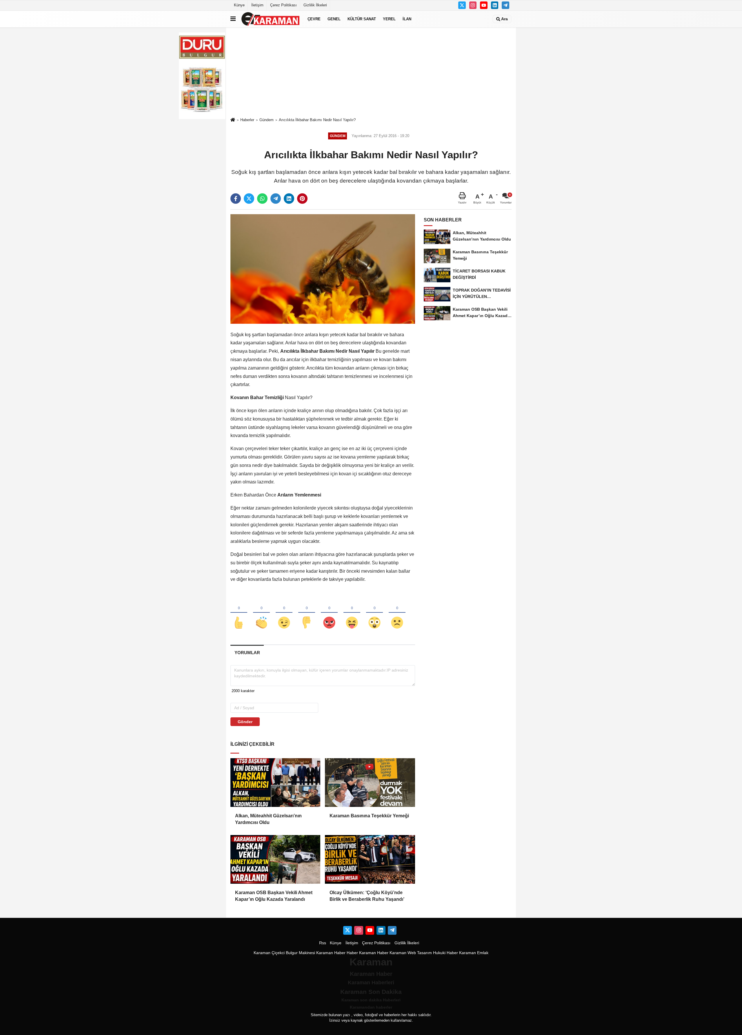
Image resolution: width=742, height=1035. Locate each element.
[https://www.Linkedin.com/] (495, 5)
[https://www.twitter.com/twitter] (462, 5)
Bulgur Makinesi (300, 953)
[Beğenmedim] (306, 613)
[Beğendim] (238, 613)
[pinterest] (302, 198)
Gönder (245, 721)
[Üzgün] (397, 613)
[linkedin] (289, 198)
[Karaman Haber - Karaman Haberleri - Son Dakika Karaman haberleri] (270, 19)
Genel (334, 19)
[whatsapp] (262, 198)
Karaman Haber (330, 953)
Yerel (389, 19)
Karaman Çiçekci (269, 953)
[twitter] (249, 198)
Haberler (247, 120)
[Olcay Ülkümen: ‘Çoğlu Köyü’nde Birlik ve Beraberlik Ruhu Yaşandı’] (370, 859)
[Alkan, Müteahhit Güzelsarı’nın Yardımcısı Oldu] (275, 782)
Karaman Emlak (473, 953)
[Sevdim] (284, 613)
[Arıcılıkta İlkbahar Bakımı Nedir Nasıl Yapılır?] (322, 269)
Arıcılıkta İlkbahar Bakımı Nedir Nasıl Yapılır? (317, 120)
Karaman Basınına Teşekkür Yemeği (369, 815)
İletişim (257, 5)
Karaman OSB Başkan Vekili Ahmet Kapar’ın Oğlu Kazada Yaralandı (273, 895)
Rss (322, 943)
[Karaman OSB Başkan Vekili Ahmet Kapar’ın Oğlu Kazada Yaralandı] (275, 859)
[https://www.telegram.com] (505, 5)
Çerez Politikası (283, 5)
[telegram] (275, 198)
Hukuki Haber (445, 953)
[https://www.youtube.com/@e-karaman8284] (484, 5)
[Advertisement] (371, 72)
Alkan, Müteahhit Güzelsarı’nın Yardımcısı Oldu (268, 819)
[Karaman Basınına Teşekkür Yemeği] (370, 782)
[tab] (247, 652)
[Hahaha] (351, 613)
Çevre (314, 19)
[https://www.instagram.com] (473, 5)
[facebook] (235, 198)
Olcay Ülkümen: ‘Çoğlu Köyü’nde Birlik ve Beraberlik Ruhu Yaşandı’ (367, 895)
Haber (352, 953)
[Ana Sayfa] (232, 120)
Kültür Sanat (362, 19)
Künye (239, 5)
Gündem (266, 120)
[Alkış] (261, 613)
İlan (407, 19)
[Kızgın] (329, 613)
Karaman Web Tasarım (411, 953)
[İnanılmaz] (374, 613)
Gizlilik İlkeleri (315, 5)
